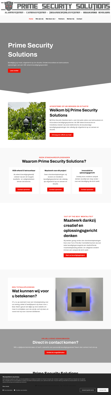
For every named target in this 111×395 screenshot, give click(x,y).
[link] (51, 19)
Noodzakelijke (8, 390)
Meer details (6, 386)
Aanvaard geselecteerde (88, 390)
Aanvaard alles (102, 390)
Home (31, 19)
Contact (79, 19)
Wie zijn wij (39, 19)
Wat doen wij (50, 19)
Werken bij (70, 19)
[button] (14, 71)
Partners (61, 19)
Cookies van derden (21, 390)
